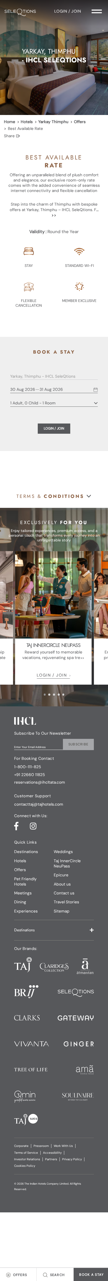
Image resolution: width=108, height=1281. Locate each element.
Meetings (23, 893)
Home (9, 121)
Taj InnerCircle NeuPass (67, 863)
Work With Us (63, 1146)
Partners (51, 1159)
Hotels (27, 121)
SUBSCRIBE (78, 744)
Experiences (26, 911)
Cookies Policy (24, 1166)
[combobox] (50, 376)
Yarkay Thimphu (53, 121)
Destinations (26, 851)
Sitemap (61, 911)
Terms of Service (26, 1153)
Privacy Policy (72, 1159)
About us (62, 884)
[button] (54, 496)
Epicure (61, 875)
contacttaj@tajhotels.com (38, 804)
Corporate (21, 1146)
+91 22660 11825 (29, 774)
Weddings (63, 851)
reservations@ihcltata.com (39, 782)
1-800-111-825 (27, 767)
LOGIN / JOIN (52, 675)
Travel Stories (66, 902)
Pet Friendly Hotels (25, 881)
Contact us (64, 893)
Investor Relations (27, 1159)
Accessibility (52, 1153)
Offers (80, 121)
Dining (20, 902)
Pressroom (41, 1146)
